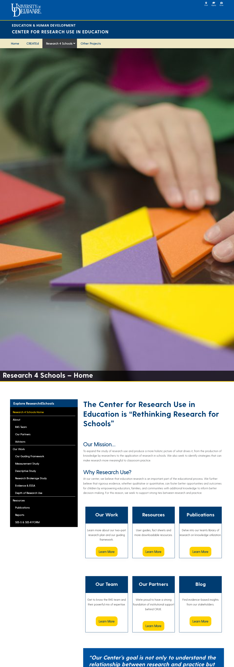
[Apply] (213, 3)
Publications (22, 507)
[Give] (221, 3)
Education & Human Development (44, 25)
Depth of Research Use (28, 492)
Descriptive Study (25, 470)
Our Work (19, 449)
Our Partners (22, 434)
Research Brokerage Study (31, 478)
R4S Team (21, 426)
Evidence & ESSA (25, 485)
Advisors (20, 441)
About (16, 419)
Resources (19, 500)
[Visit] (206, 3)
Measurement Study (27, 463)
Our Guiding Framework (29, 456)
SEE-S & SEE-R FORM (27, 522)
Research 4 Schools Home (28, 412)
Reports (19, 514)
